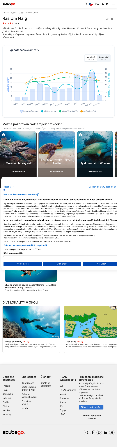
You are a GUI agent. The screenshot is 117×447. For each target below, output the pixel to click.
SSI (61, 385)
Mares (63, 394)
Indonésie (7, 398)
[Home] (9, 3)
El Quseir (20, 13)
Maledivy (6, 414)
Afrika (5, 13)
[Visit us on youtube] (112, 432)
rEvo (62, 406)
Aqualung (64, 398)
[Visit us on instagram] (86, 432)
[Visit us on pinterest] (99, 432)
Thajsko (6, 385)
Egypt (12, 13)
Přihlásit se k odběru (91, 407)
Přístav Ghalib (32, 13)
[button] (9, 187)
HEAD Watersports (68, 378)
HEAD (62, 414)
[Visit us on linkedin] (105, 432)
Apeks (63, 402)
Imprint (24, 408)
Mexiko (6, 410)
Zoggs (63, 410)
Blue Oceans (27, 383)
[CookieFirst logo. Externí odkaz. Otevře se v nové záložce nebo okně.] (5, 190)
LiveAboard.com (68, 390)
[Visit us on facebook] (92, 432)
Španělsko (7, 394)
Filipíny (5, 406)
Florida (5, 402)
